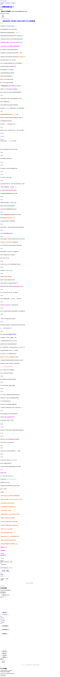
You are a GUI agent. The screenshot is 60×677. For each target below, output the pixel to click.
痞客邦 (5, 567)
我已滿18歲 (2, 675)
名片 (3, 17)
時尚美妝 (7, 13)
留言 (7, 567)
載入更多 (2, 574)
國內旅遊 (7, 570)
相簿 (3, 15)
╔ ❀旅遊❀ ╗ (8, 571)
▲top (1, 572)
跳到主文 (1, 9)
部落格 (3, 16)
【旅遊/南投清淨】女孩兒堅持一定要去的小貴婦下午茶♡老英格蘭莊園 (18, 21)
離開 (5, 675)
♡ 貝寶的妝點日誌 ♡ (7, 7)
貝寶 (1, 562)
